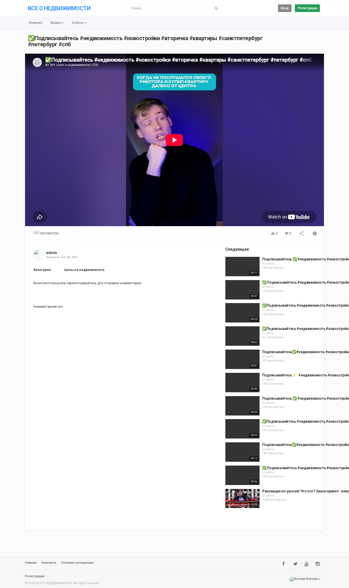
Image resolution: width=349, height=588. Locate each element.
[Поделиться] (301, 234)
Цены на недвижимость (84, 270)
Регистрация (307, 8)
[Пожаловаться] (314, 234)
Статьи (78, 23)
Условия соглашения (77, 562)
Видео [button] (55, 23)
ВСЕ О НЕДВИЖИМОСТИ (59, 8)
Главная (35, 23)
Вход (285, 8)
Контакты (48, 562)
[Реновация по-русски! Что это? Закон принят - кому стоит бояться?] (242, 498)
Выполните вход (46, 283)
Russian (312, 579)
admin (51, 253)
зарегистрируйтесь (81, 283)
